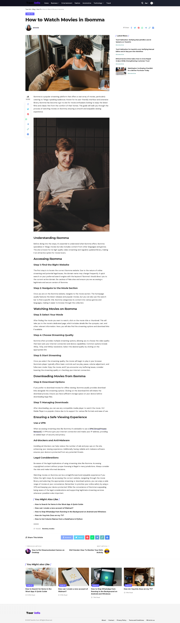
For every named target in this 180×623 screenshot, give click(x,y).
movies (51, 529)
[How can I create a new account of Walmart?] (73, 577)
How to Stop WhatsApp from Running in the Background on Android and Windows (70, 512)
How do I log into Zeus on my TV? (49, 515)
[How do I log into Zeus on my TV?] (139, 577)
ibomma (45, 529)
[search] (142, 3)
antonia (36, 28)
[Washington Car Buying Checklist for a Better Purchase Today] (121, 71)
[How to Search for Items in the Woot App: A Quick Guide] (40, 577)
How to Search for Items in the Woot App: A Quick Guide (59, 504)
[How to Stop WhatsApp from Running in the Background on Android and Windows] (106, 577)
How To (30, 14)
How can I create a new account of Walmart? (54, 508)
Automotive (120, 45)
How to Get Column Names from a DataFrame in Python (58, 519)
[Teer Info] (33, 3)
